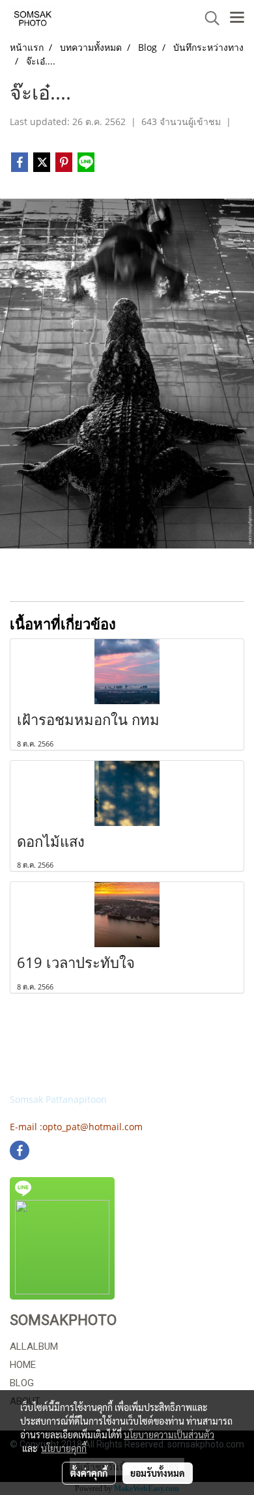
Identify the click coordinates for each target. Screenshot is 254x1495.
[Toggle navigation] (237, 18)
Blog (22, 1383)
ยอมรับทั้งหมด (157, 1473)
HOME (23, 1365)
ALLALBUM (34, 1346)
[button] (208, 18)
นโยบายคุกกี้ (64, 1448)
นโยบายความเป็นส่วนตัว (169, 1434)
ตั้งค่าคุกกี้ (88, 1473)
